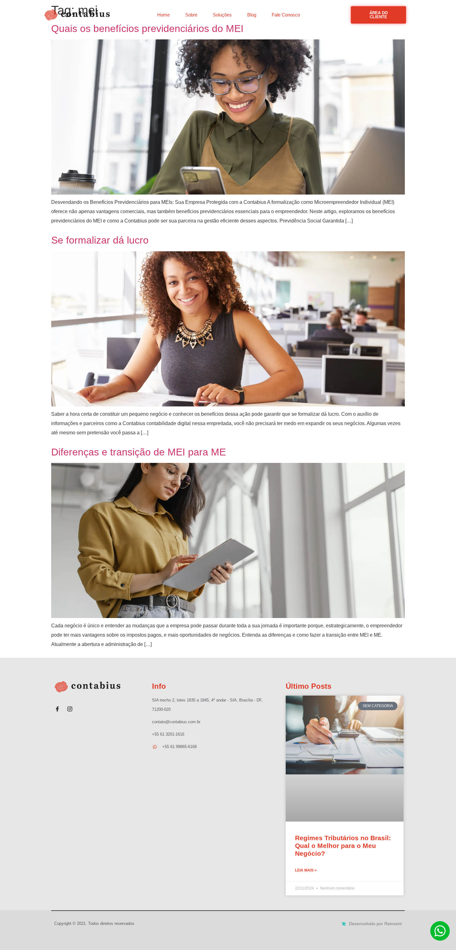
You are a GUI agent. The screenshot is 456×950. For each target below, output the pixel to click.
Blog (251, 14)
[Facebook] (57, 706)
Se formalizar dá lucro (100, 240)
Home (163, 14)
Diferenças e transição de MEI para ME (138, 452)
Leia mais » (306, 870)
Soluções (222, 14)
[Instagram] (70, 706)
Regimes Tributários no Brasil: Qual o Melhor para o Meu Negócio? (343, 845)
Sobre (191, 14)
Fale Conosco (286, 14)
